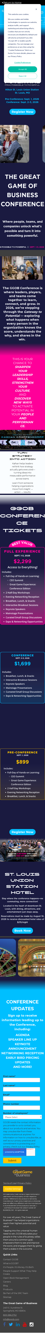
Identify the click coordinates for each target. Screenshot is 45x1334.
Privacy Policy (25, 1183)
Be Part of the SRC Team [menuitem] (15, 1293)
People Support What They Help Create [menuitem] (19, 1272)
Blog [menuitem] (5, 1285)
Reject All (22, 76)
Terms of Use (9, 1183)
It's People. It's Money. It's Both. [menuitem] (18, 1267)
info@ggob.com (11, 1319)
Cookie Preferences (22, 62)
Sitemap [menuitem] (7, 1297)
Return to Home (12, 2)
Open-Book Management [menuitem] (16, 1278)
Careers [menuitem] (7, 1282)
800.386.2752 (10, 1315)
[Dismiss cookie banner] (36, 9)
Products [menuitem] (7, 1289)
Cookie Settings (13, 1189)
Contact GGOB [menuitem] (10, 1259)
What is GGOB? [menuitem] (11, 1263)
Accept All (22, 69)
